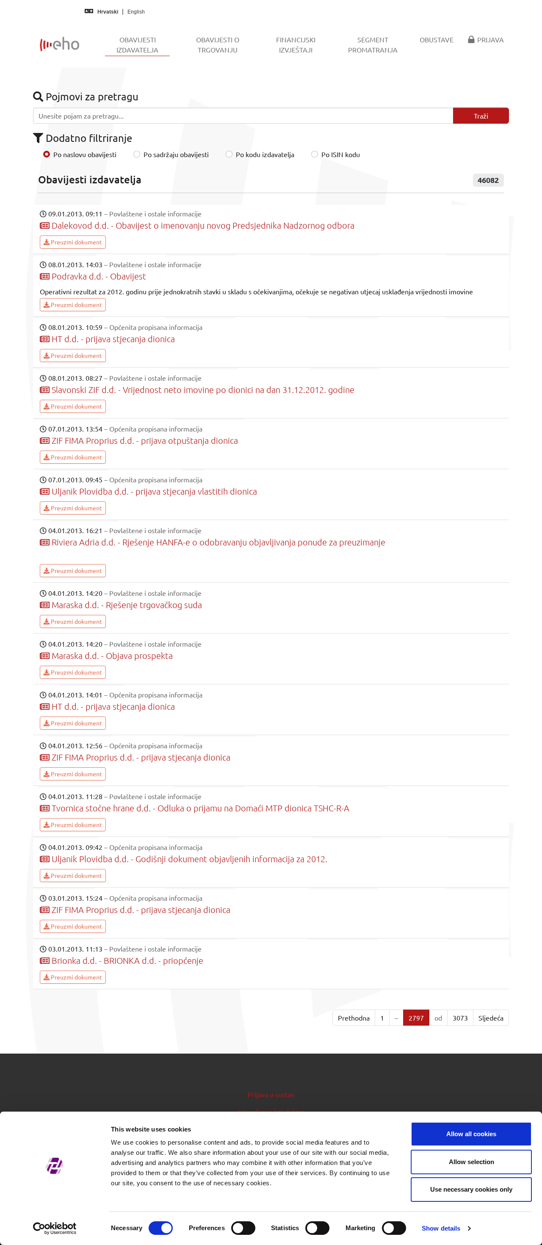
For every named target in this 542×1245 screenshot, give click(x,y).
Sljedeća (490, 1017)
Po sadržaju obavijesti (176, 154)
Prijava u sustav (271, 1094)
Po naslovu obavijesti (84, 154)
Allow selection (471, 1161)
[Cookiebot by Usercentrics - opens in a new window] (55, 1228)
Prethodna (354, 1017)
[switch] (243, 1228)
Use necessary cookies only (471, 1189)
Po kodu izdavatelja (265, 154)
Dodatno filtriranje (87, 138)
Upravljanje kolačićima (271, 1111)
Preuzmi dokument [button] (76, 242)
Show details (441, 1228)
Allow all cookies (471, 1133)
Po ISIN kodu (340, 154)
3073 (460, 1017)
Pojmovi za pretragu (90, 96)
